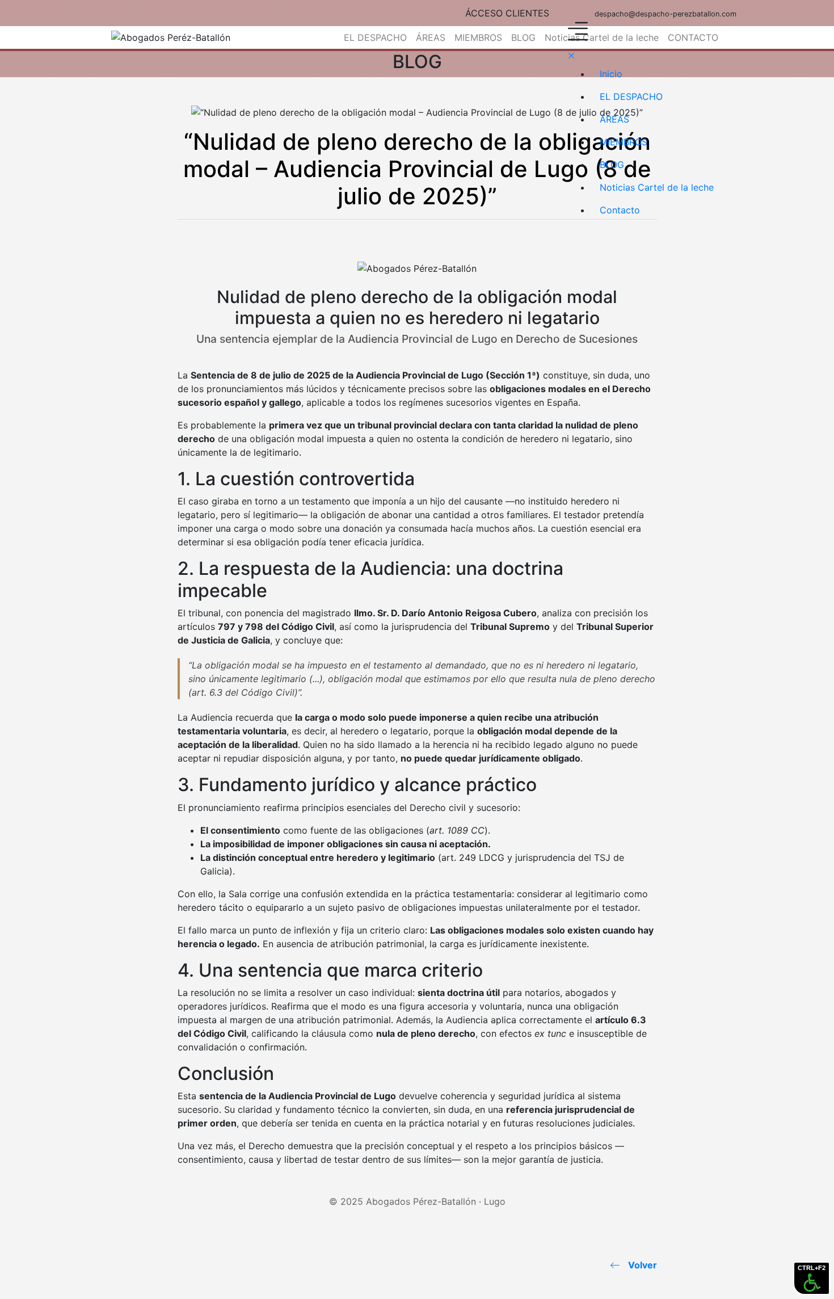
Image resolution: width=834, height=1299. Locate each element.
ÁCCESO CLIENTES (507, 13)
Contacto (620, 210)
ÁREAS (430, 37)
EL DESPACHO (375, 37)
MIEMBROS (478, 37)
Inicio (611, 73)
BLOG (523, 37)
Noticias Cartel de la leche (657, 187)
